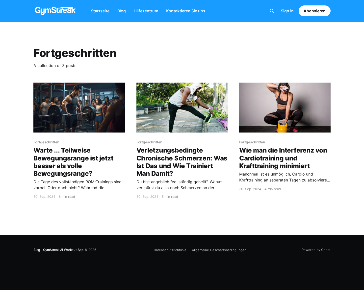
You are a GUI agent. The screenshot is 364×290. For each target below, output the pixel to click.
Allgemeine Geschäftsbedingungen (219, 250)
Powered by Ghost (316, 250)
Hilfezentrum (146, 10)
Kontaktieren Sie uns (185, 10)
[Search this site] (272, 11)
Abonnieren (315, 10)
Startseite (100, 10)
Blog (121, 10)
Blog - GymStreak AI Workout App (58, 250)
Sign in (287, 10)
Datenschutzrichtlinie (170, 250)
